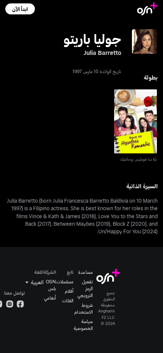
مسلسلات (65, 281)
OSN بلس (51, 285)
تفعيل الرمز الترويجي (85, 288)
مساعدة (85, 272)
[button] (19, 8)
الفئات (68, 300)
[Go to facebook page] (20, 305)
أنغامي (50, 297)
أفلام (69, 290)
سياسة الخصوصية (83, 324)
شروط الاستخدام (83, 308)
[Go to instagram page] (9, 305)
